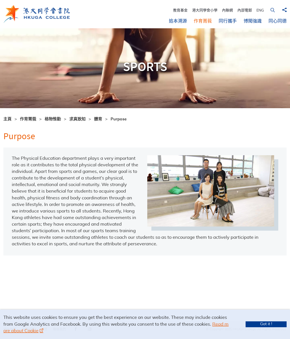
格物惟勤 (53, 119)
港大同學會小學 (205, 10)
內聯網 (227, 10)
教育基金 (180, 10)
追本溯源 (178, 21)
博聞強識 (253, 21)
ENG (260, 10)
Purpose (119, 119)
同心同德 (277, 21)
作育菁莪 (203, 21)
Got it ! (266, 324)
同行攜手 (228, 21)
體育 (98, 119)
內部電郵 (244, 10)
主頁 (7, 119)
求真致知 (77, 119)
